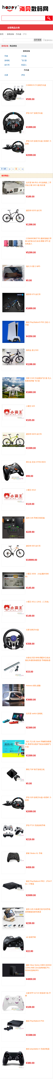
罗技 (23, 75)
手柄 (6, 56)
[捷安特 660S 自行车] (13, 440)
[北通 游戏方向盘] (13, 639)
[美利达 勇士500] (13, 357)
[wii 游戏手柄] (13, 943)
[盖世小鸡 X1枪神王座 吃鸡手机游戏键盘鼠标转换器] (13, 918)
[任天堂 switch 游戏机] (13, 718)
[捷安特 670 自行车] (13, 302)
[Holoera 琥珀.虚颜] (13, 695)
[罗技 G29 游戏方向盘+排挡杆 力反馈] (13, 147)
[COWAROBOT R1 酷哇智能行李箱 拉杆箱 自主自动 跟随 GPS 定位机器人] (13, 243)
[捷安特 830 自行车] (13, 551)
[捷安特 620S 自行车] (13, 215)
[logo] (25, 13)
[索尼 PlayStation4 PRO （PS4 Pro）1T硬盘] (13, 886)
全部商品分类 (13, 27)
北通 (6, 75)
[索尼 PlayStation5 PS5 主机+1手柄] (13, 332)
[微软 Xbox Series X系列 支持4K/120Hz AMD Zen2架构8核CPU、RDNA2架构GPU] (13, 970)
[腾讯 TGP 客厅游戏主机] (13, 775)
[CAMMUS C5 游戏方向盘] (13, 92)
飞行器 (24, 60)
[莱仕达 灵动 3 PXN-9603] (13, 472)
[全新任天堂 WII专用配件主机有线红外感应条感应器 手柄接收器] (13, 667)
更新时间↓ (49, 40)
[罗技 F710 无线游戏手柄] (13, 831)
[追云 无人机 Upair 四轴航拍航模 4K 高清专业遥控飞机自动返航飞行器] (13, 748)
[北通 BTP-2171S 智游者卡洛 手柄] (13, 1003)
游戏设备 (10, 34)
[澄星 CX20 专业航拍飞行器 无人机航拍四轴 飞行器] (13, 388)
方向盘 (18, 34)
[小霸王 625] (13, 412)
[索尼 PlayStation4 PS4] (13, 1025)
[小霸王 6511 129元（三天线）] (13, 608)
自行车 (7, 65)
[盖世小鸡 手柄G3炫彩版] (13, 527)
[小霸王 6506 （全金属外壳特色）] (13, 580)
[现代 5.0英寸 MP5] (13, 273)
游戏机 (7, 60)
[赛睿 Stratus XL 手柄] (13, 857)
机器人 (24, 65)
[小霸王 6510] (13, 496)
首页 (2, 34)
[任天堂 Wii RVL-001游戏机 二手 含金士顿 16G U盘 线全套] (13, 187)
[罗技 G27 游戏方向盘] (13, 123)
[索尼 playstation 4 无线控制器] (13, 1058)
